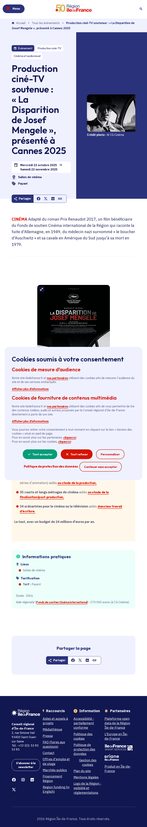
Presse (48, 736)
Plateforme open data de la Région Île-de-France (117, 723)
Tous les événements (46, 23)
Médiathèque (52, 729)
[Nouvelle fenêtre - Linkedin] (32, 780)
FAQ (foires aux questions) (54, 744)
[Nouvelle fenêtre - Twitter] (14, 790)
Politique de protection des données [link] (51, 466)
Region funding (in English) (56, 789)
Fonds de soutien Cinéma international (61, 602)
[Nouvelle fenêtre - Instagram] (23, 780)
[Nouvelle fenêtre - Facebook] (14, 780)
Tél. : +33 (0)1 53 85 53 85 (25, 747)
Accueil (20, 23)
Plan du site (82, 771)
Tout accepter (42, 454)
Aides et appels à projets (55, 721)
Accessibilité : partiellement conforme (84, 723)
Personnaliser (110, 454)
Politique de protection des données (84, 749)
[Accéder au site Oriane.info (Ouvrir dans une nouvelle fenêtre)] (119, 757)
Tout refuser (79, 454)
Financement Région (52, 778)
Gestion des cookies (87, 762)
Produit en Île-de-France (118, 768)
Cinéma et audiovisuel (27, 56)
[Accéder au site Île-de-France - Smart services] (119, 747)
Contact (48, 753)
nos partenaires (57, 378)
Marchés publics (55, 770)
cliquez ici (69, 437)
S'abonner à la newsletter (25, 765)
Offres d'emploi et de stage (56, 761)
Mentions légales (86, 777)
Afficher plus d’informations (30, 388)
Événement (25, 48)
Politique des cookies (83, 736)
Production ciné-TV (49, 48)
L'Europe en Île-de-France (116, 736)
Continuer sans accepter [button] (100, 466)
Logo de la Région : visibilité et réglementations (87, 788)
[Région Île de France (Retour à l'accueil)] (73, 8)
